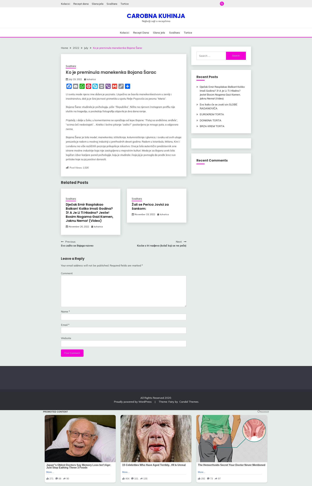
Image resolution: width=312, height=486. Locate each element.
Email (65, 324)
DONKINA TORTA (210, 120)
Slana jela (97, 3)
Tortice (124, 3)
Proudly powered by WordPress (133, 401)
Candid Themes (188, 401)
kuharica (91, 79)
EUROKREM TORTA (212, 114)
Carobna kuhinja (156, 16)
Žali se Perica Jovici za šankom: (150, 206)
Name (65, 311)
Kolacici (65, 3)
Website (66, 338)
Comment (67, 273)
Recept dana (81, 3)
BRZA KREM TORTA (212, 126)
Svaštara (112, 3)
